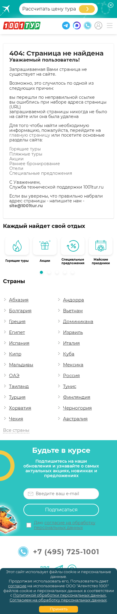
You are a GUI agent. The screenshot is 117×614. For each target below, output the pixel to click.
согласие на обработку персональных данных (64, 525)
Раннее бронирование (34, 163)
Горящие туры (25, 149)
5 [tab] (74, 274)
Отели (16, 168)
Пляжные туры (25, 154)
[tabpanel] (17, 251)
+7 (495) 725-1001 (66, 552)
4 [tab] (66, 274)
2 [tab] (51, 274)
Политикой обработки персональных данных (59, 595)
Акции (16, 159)
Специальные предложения (40, 173)
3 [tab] (59, 274)
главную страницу (29, 135)
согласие (17, 585)
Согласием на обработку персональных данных (58, 599)
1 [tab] (43, 274)
